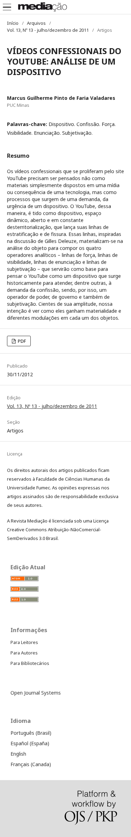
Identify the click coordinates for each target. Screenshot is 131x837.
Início (13, 23)
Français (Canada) (30, 764)
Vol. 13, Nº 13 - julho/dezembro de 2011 (48, 30)
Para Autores (24, 653)
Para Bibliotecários (29, 663)
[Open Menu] (7, 7)
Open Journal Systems (35, 692)
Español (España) (29, 743)
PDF (21, 341)
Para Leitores (24, 642)
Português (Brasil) (30, 732)
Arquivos (36, 23)
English (18, 753)
